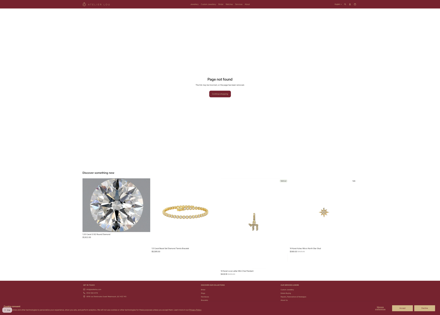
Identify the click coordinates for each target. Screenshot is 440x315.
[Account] (349, 4)
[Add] (147, 228)
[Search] (345, 4)
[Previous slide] (293, 212)
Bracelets (204, 300)
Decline (424, 308)
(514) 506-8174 (92, 293)
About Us (284, 300)
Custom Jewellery (287, 290)
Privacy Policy (195, 310)
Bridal (203, 290)
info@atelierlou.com (93, 289)
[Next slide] (354, 212)
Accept (402, 308)
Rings (203, 293)
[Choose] (216, 243)
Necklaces (205, 297)
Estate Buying (286, 293)
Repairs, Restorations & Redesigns (293, 297)
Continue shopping (220, 94)
